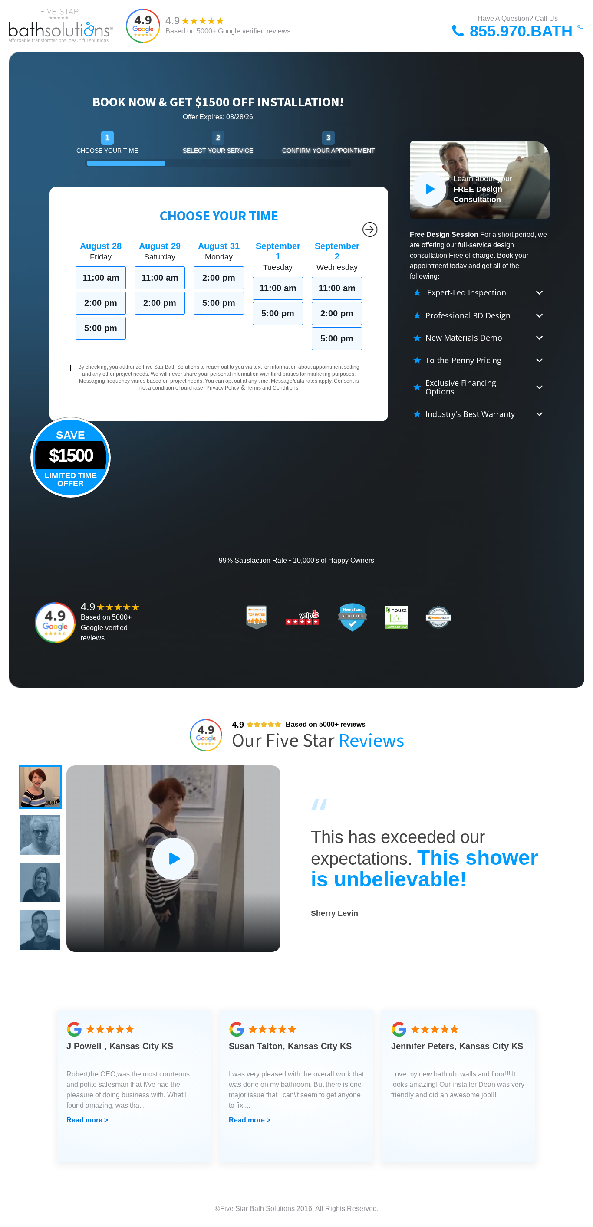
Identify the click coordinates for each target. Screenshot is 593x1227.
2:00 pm (100, 303)
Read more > (87, 1120)
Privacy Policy (222, 388)
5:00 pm (100, 328)
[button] (40, 787)
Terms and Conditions (272, 388)
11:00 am (100, 277)
